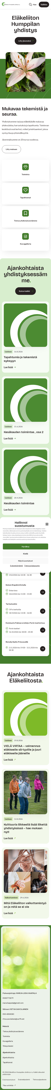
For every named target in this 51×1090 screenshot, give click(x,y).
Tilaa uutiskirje (8, 1085)
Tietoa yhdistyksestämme (13, 1031)
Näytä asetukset (25, 561)
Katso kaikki (24, 291)
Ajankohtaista (8, 1057)
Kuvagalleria (8, 1041)
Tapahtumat (7, 1062)
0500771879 (8, 998)
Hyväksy (25, 546)
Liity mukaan (11, 149)
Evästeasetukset (9, 1080)
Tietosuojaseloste (39, 1079)
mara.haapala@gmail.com (13, 1003)
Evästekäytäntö (16, 565)
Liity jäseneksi (25, 41)
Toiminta (6, 1036)
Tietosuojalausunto (32, 565)
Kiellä (25, 553)
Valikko (44, 4)
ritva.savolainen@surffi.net (13, 1019)
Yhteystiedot (8, 1046)
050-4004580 (8, 1014)
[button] (47, 524)
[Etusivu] (11, 4)
